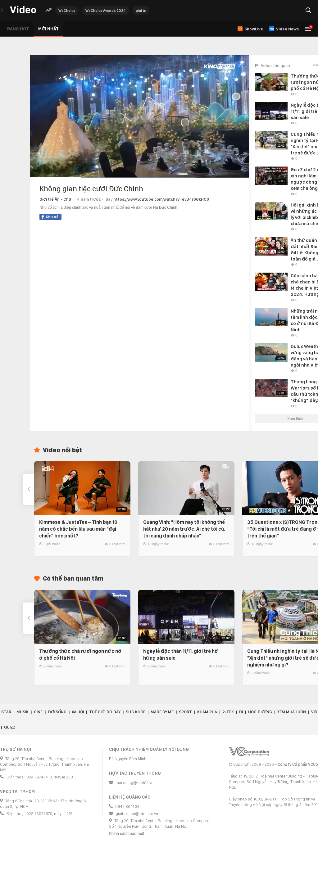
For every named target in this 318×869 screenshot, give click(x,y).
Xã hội (78, 712)
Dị (241, 712)
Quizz (10, 727)
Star (6, 712)
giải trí (141, 10)
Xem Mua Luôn (291, 712)
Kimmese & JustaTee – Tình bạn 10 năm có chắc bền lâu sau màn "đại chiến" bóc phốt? (78, 529)
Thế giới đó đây (104, 712)
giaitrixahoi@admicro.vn (137, 813)
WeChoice (66, 10)
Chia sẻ (52, 217)
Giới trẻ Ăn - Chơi (55, 199)
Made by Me (162, 712)
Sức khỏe (135, 712)
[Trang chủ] (23, 10)
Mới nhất (48, 28)
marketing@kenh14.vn (134, 782)
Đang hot (18, 28)
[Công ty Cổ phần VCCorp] (249, 751)
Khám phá (207, 712)
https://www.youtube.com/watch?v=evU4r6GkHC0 (161, 199)
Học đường (260, 712)
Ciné (38, 712)
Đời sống (57, 712)
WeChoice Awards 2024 (105, 10)
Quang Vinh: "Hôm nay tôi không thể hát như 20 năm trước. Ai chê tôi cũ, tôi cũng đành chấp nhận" (184, 529)
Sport (185, 712)
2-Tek (228, 712)
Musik (22, 712)
